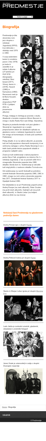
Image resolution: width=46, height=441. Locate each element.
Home (4, 407)
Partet (33, 258)
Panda (29, 225)
